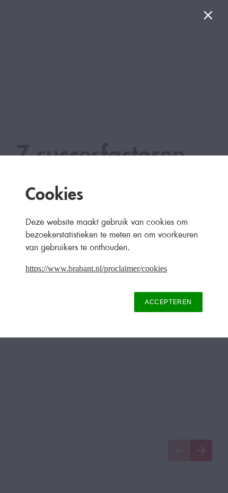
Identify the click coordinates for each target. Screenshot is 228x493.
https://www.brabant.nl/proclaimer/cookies (96, 268)
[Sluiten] (210, 18)
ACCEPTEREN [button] (168, 302)
